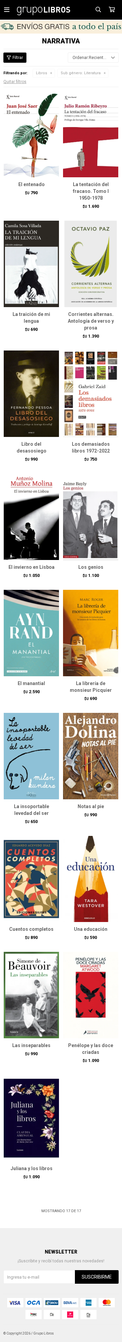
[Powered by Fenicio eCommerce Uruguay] (108, 1333)
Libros (41, 73)
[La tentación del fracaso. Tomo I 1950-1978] (91, 134)
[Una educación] (91, 879)
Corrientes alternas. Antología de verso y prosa (91, 321)
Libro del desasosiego (31, 447)
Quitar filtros (14, 81)
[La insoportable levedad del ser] (31, 756)
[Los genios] (91, 516)
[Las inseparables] (31, 995)
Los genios (90, 567)
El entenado (31, 184)
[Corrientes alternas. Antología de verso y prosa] (91, 263)
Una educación (90, 929)
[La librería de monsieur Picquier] (91, 632)
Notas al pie (91, 806)
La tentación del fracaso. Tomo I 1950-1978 (91, 191)
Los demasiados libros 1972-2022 (91, 447)
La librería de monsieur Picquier (91, 687)
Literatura (81, 73)
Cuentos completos (31, 929)
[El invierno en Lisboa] (31, 516)
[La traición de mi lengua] (31, 263)
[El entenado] (31, 134)
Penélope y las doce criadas (90, 1049)
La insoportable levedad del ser (31, 810)
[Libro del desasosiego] (31, 393)
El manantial (31, 683)
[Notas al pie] (91, 756)
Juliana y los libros (32, 1168)
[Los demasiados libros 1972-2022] (91, 393)
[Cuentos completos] (31, 879)
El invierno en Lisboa (31, 567)
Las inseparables (31, 1045)
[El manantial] (31, 632)
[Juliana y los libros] (31, 1118)
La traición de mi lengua (31, 318)
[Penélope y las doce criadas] (91, 995)
